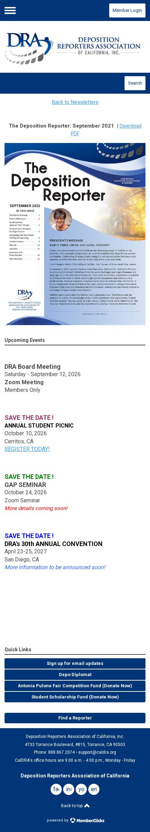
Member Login (127, 10)
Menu (10, 10)
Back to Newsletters (75, 102)
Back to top (72, 805)
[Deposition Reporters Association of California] (75, 47)
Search (135, 83)
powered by (58, 820)
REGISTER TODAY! (27, 449)
